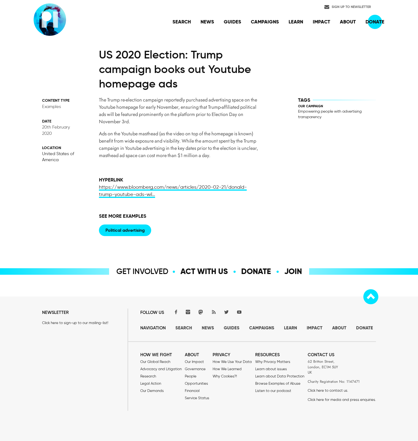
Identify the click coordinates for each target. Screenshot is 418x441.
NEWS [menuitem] (207, 22)
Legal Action (150, 383)
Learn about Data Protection (279, 376)
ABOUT (339, 328)
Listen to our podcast (273, 391)
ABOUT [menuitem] (348, 22)
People (190, 376)
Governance (195, 369)
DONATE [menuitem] (375, 22)
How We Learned (227, 369)
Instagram (188, 312)
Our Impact (194, 362)
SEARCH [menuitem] (181, 22)
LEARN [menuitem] (296, 22)
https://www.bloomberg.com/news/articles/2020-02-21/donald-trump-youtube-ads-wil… (173, 190)
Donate (256, 271)
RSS (213, 312)
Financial (192, 391)
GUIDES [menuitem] (232, 22)
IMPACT (314, 328)
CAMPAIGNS (261, 328)
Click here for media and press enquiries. (342, 400)
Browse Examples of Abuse (277, 383)
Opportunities (196, 383)
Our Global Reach (155, 362)
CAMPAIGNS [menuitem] (265, 22)
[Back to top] (370, 296)
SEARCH (183, 328)
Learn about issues (271, 369)
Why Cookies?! (225, 376)
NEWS (208, 328)
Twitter (226, 312)
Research (148, 376)
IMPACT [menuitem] (321, 22)
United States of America (58, 156)
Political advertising (125, 230)
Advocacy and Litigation (161, 369)
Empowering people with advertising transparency (330, 114)
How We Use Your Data (232, 362)
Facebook (175, 312)
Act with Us (204, 271)
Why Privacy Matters (272, 362)
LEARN (290, 328)
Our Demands (152, 391)
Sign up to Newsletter (351, 7)
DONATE (364, 328)
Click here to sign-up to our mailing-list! (75, 323)
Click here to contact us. (328, 390)
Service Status (197, 398)
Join (293, 271)
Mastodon (201, 312)
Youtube (239, 312)
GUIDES (231, 328)
